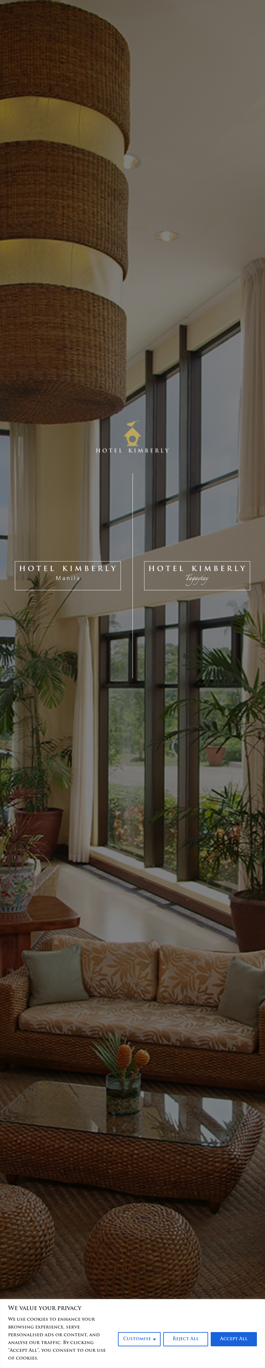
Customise (137, 1339)
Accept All (234, 1339)
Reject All (186, 1339)
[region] (132, 1333)
